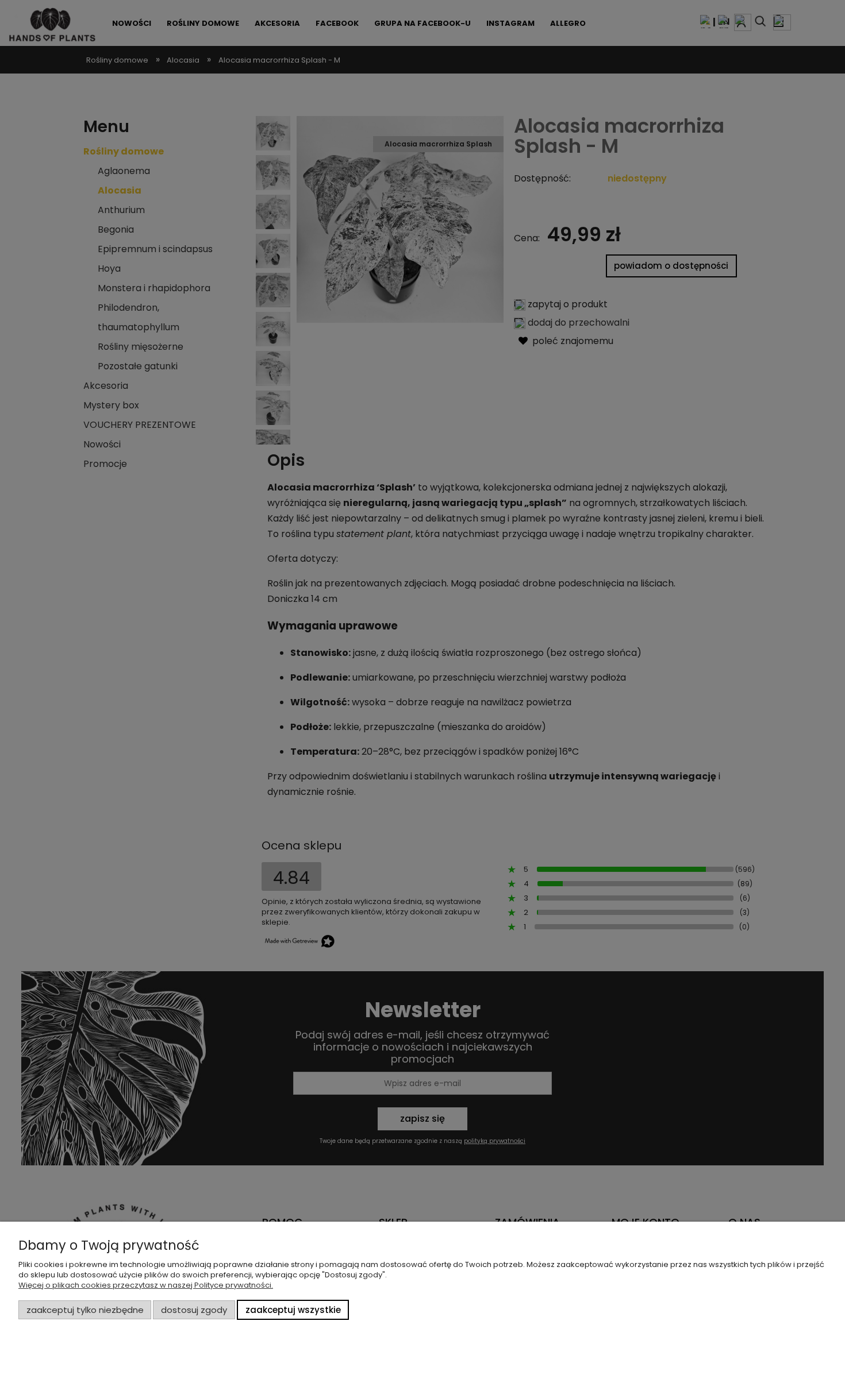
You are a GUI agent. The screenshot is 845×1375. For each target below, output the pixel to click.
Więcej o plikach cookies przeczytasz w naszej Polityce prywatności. (145, 1285)
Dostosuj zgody (194, 1310)
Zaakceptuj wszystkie (293, 1310)
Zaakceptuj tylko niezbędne (85, 1310)
